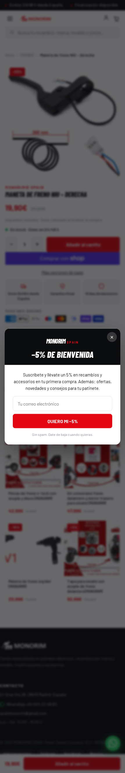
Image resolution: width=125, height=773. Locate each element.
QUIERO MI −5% (62, 421)
